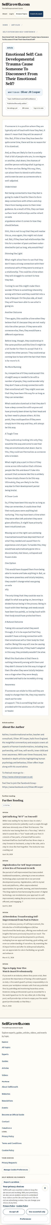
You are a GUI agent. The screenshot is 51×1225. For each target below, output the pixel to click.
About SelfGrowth (10, 1087)
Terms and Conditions (12, 1143)
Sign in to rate (39, 108)
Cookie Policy (8, 1150)
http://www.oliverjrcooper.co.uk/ (17, 776)
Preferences (25, 1219)
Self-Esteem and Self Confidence (19, 32)
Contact (5, 1121)
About (4, 14)
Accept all (13, 1211)
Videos (5, 1075)
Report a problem (11, 1182)
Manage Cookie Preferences (16, 1169)
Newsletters (7, 1101)
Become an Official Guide (13, 1114)
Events (5, 1107)
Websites (6, 1094)
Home (5, 25)
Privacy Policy (8, 1136)
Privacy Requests (9, 1162)
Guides (5, 1061)
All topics (6, 1047)
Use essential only (37, 1211)
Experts (5, 1054)
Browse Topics (21, 14)
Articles (15, 25)
